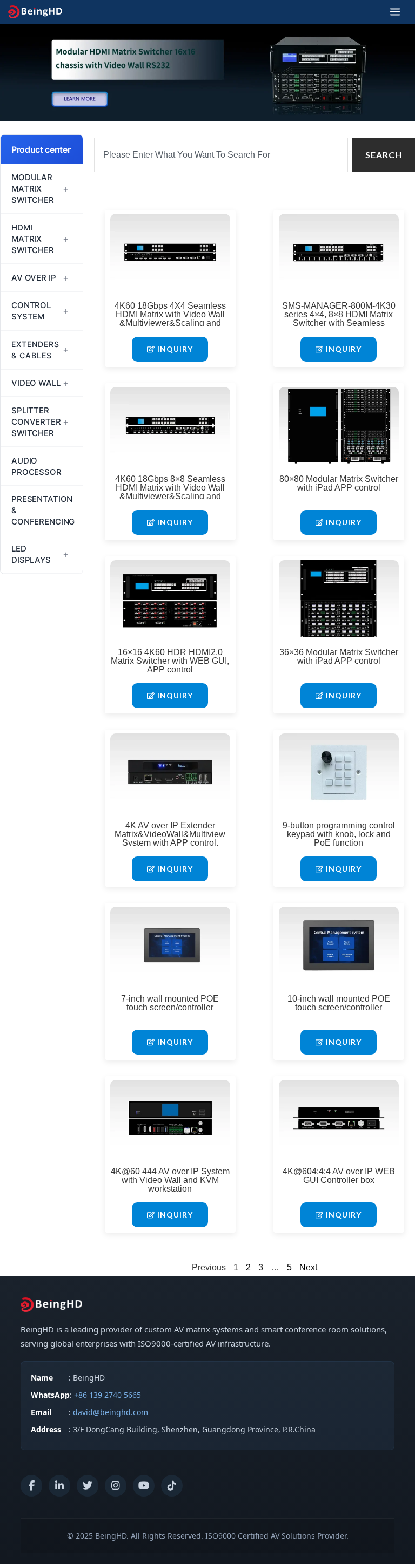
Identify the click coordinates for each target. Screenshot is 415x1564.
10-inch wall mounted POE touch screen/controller (338, 1003)
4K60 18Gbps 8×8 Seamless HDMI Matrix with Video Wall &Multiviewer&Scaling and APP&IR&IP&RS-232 (170, 491)
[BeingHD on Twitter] (87, 1486)
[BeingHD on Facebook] (31, 1486)
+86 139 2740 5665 (107, 1395)
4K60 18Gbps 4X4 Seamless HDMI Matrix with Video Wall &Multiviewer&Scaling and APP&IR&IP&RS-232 (170, 318)
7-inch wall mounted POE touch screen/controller (170, 1003)
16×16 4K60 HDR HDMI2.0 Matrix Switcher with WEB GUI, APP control (170, 661)
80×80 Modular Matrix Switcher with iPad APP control (338, 483)
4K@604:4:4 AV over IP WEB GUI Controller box (339, 1176)
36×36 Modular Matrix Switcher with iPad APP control (338, 656)
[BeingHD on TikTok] (172, 1486)
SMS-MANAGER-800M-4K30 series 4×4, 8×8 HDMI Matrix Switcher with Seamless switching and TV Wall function (339, 318)
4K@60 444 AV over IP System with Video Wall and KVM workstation (170, 1180)
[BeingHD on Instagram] (115, 1486)
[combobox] (221, 155)
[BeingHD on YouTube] (144, 1486)
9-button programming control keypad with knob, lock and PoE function (339, 834)
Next (308, 1267)
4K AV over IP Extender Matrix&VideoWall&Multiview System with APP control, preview (170, 838)
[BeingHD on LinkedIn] (59, 1486)
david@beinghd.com (110, 1412)
